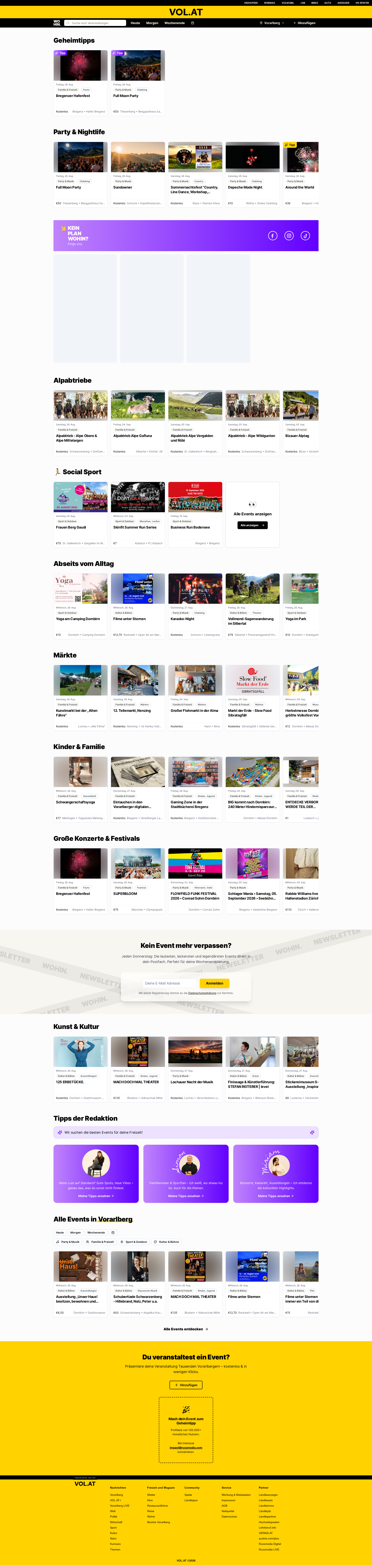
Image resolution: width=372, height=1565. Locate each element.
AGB (224, 1505)
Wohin (151, 1516)
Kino (150, 1500)
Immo (314, 2)
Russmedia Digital (270, 1543)
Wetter (151, 1494)
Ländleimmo (266, 1505)
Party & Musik (70, 1241)
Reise (150, 1511)
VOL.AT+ (115, 1500)
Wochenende (174, 23)
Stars (113, 1538)
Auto (327, 2)
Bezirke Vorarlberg (158, 1522)
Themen (115, 1549)
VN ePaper (362, 2)
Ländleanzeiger (268, 1494)
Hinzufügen (306, 23)
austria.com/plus (269, 1538)
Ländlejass (191, 1500)
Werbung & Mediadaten (236, 1494)
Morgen (152, 23)
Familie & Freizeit (102, 1241)
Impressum (228, 1500)
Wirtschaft (116, 1522)
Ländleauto (266, 1500)
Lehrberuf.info (267, 1527)
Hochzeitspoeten (269, 1522)
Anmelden (214, 983)
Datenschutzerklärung (202, 993)
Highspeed (251, 2)
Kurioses (115, 1543)
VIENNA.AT (266, 1533)
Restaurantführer (157, 1505)
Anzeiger (344, 2)
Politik (113, 1516)
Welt (112, 1511)
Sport (113, 1527)
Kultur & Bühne (169, 1241)
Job (302, 2)
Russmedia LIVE (269, 1549)
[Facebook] (272, 235)
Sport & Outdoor (136, 1241)
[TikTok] (305, 235)
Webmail (269, 2)
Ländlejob (265, 1511)
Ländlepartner (267, 1516)
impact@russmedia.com (186, 1447)
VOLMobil (288, 2)
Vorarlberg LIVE (119, 1505)
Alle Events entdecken (183, 1329)
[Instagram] (289, 235)
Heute (135, 23)
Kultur (113, 1533)
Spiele (188, 1494)
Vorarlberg (272, 23)
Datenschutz (229, 1516)
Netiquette (228, 1511)
